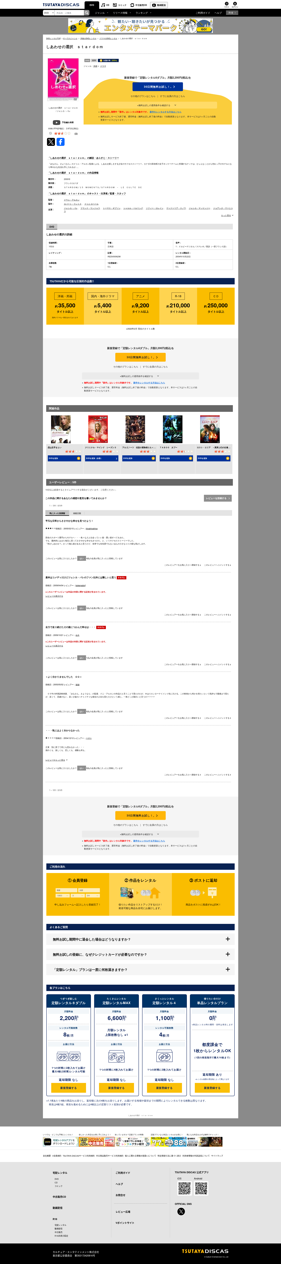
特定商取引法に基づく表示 (169, 1155)
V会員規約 (56, 1155)
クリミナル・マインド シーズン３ (100, 447)
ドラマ (103, 66)
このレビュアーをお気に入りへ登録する (182, 564)
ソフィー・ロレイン (154, 208)
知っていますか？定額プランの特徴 (129, 1134)
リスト (226, 7)
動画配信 (161, 5)
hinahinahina (92, 528)
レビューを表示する (54, 596)
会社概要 (47, 1155)
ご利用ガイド (203, 12)
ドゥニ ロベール (91, 203)
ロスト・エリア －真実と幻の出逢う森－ (215, 447)
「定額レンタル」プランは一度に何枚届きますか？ (90, 969)
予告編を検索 (68, 122)
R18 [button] (231, 12)
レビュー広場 (123, 1211)
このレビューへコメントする (217, 564)
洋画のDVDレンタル (88, 38)
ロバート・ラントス (72, 203)
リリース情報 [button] (120, 12)
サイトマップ (217, 1155)
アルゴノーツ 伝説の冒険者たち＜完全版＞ (141, 447)
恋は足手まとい (54, 447)
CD (107, 5)
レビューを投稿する (216, 498)
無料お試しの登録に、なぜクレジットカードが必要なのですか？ (100, 954)
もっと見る (226, 215)
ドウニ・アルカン (72, 199)
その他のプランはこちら (142, 96)
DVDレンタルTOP (53, 38)
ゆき (78, 635)
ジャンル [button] (100, 12)
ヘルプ (218, 12)
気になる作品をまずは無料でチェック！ (203, 1134)
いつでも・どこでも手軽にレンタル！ (58, 1134)
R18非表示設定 (61, 1235)
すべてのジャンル (70, 38)
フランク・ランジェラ (90, 208)
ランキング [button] (142, 12)
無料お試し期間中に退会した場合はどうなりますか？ (92, 939)
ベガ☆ (89, 738)
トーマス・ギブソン (111, 208)
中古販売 (58, 1232)
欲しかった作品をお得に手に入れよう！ (95, 1134)
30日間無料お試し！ (158, 87)
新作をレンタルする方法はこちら (165, 111)
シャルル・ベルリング (133, 208)
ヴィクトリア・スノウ (176, 208)
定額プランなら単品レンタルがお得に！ (167, 1134)
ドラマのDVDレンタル (108, 38)
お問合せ (120, 1195)
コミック (122, 5)
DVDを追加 (53, 458)
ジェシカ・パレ (71, 208)
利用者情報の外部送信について (196, 1155)
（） (76, 133)
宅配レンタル (60, 1225)
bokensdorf (81, 585)
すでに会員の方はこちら (172, 96)
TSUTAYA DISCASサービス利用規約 (79, 1155)
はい (82, 558)
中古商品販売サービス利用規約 (109, 1155)
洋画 (95, 66)
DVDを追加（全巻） (94, 458)
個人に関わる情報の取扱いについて (140, 1155)
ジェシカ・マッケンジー (199, 208)
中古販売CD (141, 5)
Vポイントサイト (125, 1223)
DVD (92, 5)
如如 (78, 684)
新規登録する (68, 1088)
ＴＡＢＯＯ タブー (168, 447)
